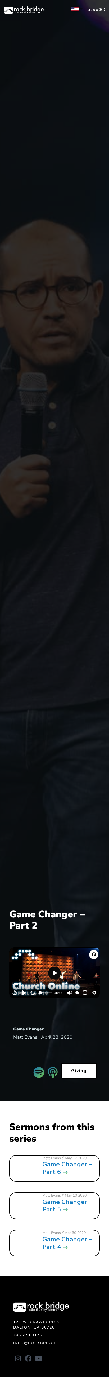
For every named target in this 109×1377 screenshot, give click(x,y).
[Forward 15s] (33, 993)
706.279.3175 (27, 1335)
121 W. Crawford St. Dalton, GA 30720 (38, 1325)
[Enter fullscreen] (85, 993)
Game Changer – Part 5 (67, 1206)
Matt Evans (51, 1158)
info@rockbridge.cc (38, 1342)
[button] (93, 954)
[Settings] (94, 993)
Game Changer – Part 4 (67, 1243)
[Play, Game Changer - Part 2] (24, 993)
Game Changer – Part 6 (67, 1168)
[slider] (45, 992)
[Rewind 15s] (15, 993)
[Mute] (70, 993)
